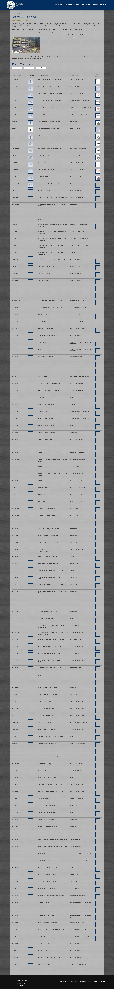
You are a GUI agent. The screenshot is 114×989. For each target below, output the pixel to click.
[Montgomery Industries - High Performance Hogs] (11, 5)
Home (14, 13)
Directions (20, 985)
